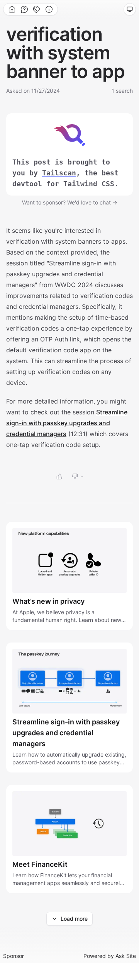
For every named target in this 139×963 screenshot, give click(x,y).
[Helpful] (59, 476)
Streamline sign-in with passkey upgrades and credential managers (66, 423)
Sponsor (13, 956)
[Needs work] (78, 476)
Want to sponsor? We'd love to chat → (69, 202)
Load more (74, 918)
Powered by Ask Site (109, 956)
